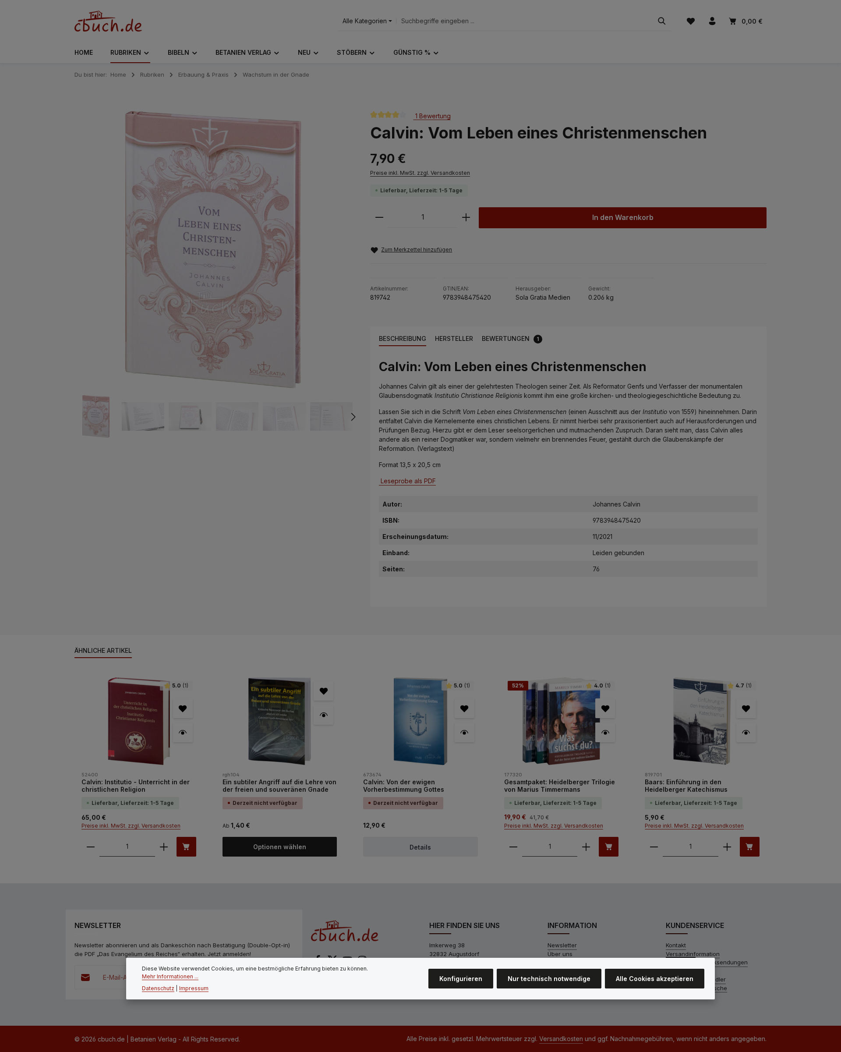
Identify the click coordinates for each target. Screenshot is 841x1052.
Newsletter (562, 945)
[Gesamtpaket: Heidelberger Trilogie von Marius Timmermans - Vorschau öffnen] (605, 732)
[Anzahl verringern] (379, 217)
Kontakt (676, 945)
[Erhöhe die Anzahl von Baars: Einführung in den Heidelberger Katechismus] (727, 847)
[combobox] (524, 21)
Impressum (193, 988)
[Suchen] (662, 21)
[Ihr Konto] (712, 21)
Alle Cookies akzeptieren (654, 978)
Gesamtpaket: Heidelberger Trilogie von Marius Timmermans (559, 785)
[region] (213, 274)
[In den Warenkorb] (186, 847)
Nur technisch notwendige (549, 978)
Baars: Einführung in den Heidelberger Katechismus (686, 785)
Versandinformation (693, 953)
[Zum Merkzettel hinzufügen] (183, 708)
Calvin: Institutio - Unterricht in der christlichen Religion (135, 785)
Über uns (560, 953)
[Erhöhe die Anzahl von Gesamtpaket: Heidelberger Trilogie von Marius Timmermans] (586, 847)
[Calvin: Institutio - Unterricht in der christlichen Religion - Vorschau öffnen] (183, 732)
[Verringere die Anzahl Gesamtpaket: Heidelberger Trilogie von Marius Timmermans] (513, 847)
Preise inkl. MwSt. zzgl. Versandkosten (420, 173)
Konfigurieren (460, 978)
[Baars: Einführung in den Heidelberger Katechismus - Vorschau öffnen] (746, 732)
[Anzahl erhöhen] (466, 217)
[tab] (402, 339)
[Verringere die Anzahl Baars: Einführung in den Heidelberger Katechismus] (654, 847)
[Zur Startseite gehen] (108, 21)
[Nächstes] (352, 416)
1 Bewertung (432, 115)
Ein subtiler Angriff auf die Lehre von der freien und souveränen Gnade (279, 785)
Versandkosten (561, 1038)
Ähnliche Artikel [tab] (103, 650)
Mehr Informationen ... (170, 976)
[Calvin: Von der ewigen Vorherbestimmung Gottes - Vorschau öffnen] (464, 732)
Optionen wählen (279, 846)
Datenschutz (158, 988)
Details (420, 847)
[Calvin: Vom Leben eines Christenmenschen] (213, 249)
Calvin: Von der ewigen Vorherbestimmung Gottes (403, 785)
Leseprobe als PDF (407, 481)
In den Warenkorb (623, 217)
